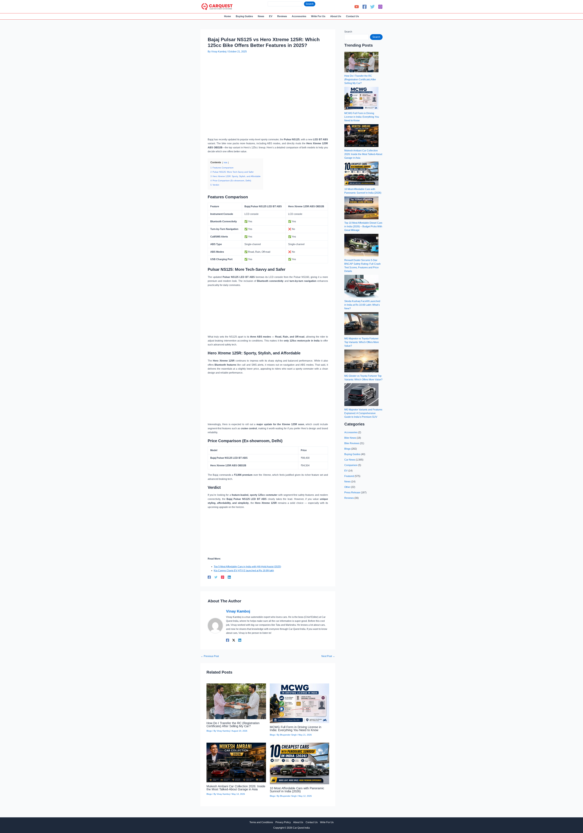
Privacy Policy (283, 822)
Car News (349, 459)
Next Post (328, 656)
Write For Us (327, 822)
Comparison (351, 465)
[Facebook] (364, 6)
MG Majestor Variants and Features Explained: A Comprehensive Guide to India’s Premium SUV (363, 413)
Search (310, 4)
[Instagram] (380, 6)
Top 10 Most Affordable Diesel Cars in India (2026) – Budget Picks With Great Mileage (363, 226)
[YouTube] (356, 6)
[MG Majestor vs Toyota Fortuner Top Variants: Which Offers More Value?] (361, 323)
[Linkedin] (229, 577)
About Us (298, 822)
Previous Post (210, 656)
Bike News (350, 438)
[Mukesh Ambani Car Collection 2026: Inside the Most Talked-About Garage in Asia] (361, 135)
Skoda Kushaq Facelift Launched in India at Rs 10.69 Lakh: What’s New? (362, 305)
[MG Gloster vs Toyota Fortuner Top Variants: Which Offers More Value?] (361, 361)
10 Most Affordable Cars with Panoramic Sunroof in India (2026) (297, 790)
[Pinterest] (222, 577)
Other (347, 487)
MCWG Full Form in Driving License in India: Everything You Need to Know (295, 728)
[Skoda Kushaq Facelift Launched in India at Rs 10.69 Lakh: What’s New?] (361, 286)
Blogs (209, 731)
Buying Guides (352, 454)
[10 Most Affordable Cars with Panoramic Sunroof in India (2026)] (361, 174)
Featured (349, 476)
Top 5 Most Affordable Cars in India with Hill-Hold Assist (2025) (247, 566)
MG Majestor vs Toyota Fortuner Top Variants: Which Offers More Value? (361, 342)
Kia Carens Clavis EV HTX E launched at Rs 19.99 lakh (244, 570)
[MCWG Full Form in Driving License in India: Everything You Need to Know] (361, 98)
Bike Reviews (351, 443)
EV (346, 470)
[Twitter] (372, 6)
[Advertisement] (263, 65)
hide (225, 162)
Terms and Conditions (261, 822)
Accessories (351, 432)
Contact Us (312, 822)
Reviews (349, 498)
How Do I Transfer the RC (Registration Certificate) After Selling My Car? (232, 724)
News (347, 481)
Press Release (352, 492)
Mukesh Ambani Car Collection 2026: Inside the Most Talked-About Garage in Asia (235, 788)
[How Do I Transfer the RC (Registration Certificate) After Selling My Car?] (361, 62)
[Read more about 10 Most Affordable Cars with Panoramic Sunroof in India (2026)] (299, 763)
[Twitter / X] (233, 640)
